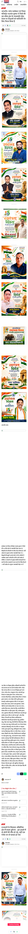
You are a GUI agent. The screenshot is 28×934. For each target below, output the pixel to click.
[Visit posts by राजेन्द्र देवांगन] (3, 30)
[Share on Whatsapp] (10, 25)
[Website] (26, 780)
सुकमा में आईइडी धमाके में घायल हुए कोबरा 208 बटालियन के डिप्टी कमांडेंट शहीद (9, 793)
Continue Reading (14, 924)
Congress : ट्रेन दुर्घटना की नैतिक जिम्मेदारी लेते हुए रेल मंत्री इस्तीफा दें (8, 815)
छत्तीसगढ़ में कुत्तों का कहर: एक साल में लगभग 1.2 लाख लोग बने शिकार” (9, 808)
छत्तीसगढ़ (3, 8)
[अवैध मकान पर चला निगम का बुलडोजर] (23, 802)
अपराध (3, 824)
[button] (2, 1)
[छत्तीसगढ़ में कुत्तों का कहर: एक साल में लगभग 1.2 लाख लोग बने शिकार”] (23, 808)
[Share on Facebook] (5, 25)
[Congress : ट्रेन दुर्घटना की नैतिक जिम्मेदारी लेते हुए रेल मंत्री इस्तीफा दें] (23, 816)
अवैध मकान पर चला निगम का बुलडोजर (9, 800)
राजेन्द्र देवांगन (7, 29)
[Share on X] (7, 25)
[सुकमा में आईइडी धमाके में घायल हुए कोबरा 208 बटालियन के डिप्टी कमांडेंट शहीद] (23, 793)
